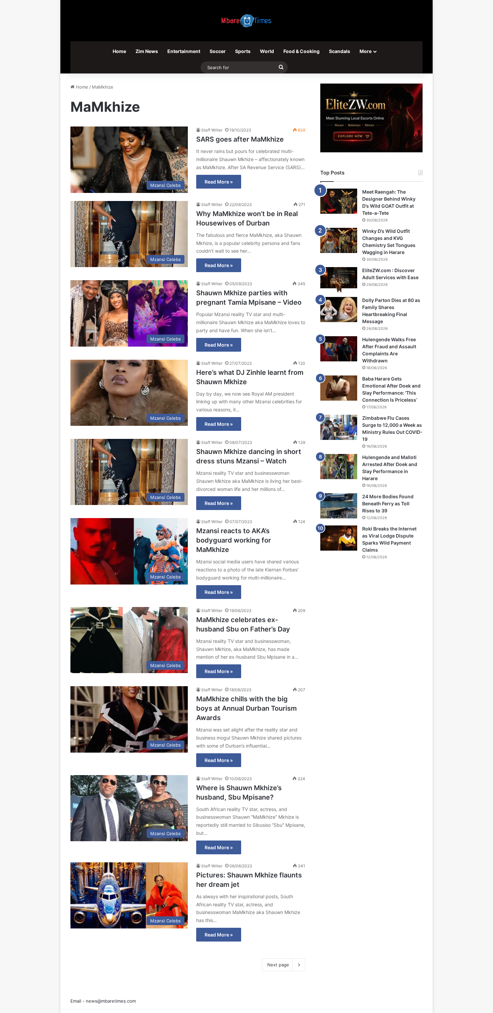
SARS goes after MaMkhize (240, 139)
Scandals (339, 51)
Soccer (218, 51)
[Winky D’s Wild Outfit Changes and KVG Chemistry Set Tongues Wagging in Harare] (338, 240)
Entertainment (183, 51)
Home (119, 51)
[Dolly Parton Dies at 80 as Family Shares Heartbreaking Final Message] (338, 309)
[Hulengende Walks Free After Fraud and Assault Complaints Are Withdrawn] (338, 348)
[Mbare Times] (246, 20)
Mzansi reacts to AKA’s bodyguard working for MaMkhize (233, 540)
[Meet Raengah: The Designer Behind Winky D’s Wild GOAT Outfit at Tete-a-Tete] (338, 201)
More (366, 51)
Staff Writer (211, 130)
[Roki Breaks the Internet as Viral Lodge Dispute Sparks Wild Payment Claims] (338, 538)
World (267, 51)
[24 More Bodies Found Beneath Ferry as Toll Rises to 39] (338, 505)
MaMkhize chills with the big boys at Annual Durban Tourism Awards (246, 708)
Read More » (219, 182)
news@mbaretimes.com (111, 1001)
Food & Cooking (301, 51)
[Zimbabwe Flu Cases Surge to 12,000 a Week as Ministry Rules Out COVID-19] (338, 427)
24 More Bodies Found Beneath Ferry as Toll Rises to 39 (388, 503)
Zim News (146, 51)
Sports (243, 51)
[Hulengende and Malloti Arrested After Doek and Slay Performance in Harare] (338, 466)
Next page (278, 964)
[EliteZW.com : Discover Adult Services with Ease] (338, 279)
